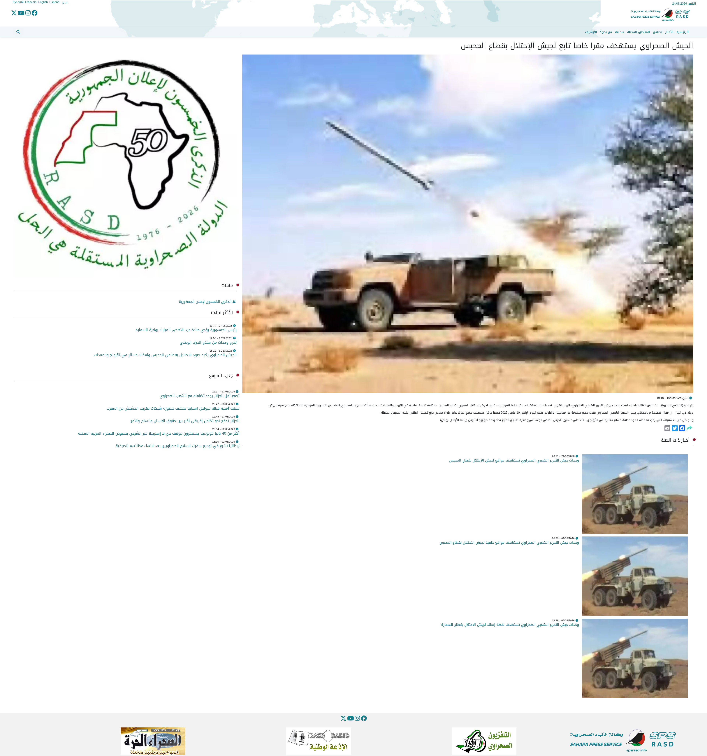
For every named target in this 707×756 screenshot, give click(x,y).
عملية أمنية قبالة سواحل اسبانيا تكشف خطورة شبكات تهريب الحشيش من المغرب (173, 408)
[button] (18, 32)
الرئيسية (682, 32)
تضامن (657, 32)
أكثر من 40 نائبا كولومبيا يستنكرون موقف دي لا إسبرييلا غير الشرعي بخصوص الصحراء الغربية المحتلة (158, 433)
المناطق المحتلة (638, 32)
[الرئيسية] (662, 15)
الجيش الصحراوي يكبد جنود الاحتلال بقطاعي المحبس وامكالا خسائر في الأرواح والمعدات (165, 354)
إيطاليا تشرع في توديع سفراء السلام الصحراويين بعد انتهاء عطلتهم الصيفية (177, 445)
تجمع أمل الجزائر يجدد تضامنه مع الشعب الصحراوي (199, 395)
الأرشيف (591, 32)
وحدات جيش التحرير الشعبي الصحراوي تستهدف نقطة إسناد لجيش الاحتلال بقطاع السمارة (509, 624)
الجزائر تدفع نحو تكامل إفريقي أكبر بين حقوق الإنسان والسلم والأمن (184, 420)
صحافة (619, 32)
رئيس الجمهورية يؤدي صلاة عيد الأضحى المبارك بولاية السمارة (185, 329)
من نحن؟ (606, 32)
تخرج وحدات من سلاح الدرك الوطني (208, 342)
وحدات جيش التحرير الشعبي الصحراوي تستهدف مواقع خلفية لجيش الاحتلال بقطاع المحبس (509, 542)
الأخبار (669, 32)
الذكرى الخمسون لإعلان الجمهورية (205, 301)
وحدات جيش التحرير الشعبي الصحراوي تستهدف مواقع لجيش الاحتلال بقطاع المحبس (513, 460)
